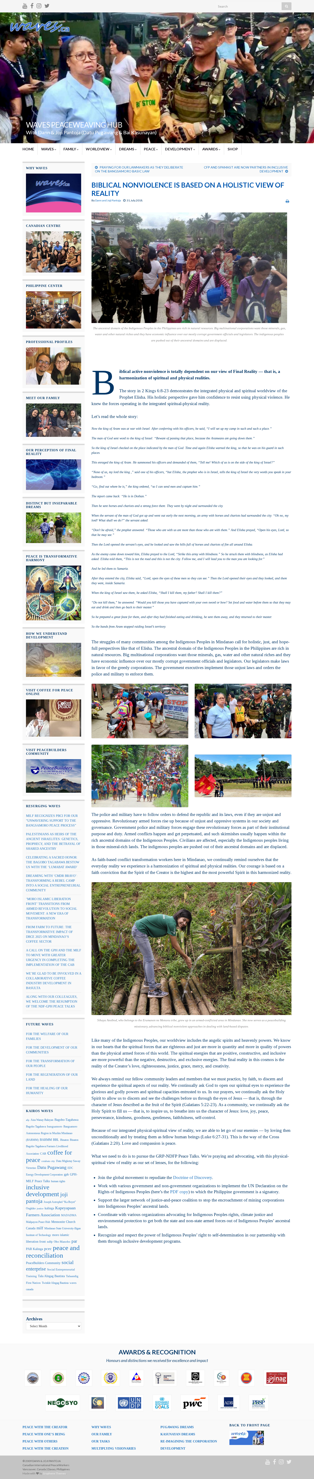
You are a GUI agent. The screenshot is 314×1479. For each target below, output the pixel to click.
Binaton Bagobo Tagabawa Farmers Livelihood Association (52, 1146)
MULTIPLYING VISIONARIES (113, 1448)
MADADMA (69, 1215)
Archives (34, 1318)
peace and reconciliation (53, 1251)
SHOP (233, 149)
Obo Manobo (62, 1241)
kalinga (49, 1208)
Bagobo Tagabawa (36, 1126)
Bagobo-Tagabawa (66, 1119)
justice (40, 1208)
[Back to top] (303, 1468)
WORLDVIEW (98, 149)
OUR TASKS (100, 1441)
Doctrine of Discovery (192, 1177)
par (74, 1241)
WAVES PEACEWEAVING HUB (74, 124)
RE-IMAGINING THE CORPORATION (188, 1441)
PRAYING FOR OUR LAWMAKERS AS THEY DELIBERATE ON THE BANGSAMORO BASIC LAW (139, 169)
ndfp (50, 1241)
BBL (56, 1139)
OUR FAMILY (101, 1434)
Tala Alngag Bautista (51, 1276)
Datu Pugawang (51, 1167)
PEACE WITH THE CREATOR (45, 1427)
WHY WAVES (101, 1427)
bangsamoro (54, 1126)
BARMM (46, 1139)
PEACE (150, 149)
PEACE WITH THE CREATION (46, 1448)
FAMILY (70, 149)
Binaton (64, 1139)
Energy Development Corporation (44, 1174)
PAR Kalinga (34, 1249)
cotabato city (48, 1161)
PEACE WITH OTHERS (40, 1441)
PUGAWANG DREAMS (177, 1427)
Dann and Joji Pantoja (108, 200)
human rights (58, 1181)
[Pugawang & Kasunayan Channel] (25, 5)
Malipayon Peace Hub (38, 1222)
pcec (48, 1249)
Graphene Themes (54, 1473)
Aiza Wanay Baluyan (42, 1119)
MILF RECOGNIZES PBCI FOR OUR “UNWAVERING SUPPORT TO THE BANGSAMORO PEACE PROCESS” (52, 820)
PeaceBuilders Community (43, 1263)
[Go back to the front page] (157, 77)
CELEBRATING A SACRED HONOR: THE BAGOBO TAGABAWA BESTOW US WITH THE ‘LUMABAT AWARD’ (52, 862)
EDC (70, 1168)
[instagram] (39, 5)
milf (40, 1228)
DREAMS (127, 149)
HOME (28, 149)
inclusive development (42, 1191)
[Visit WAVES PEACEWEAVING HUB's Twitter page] (46, 5)
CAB (43, 1153)
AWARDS (210, 149)
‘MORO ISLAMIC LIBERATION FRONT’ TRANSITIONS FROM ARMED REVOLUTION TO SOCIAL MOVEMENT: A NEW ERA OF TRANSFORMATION (51, 908)
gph (66, 1174)
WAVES (47, 149)
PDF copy (179, 1191)
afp (27, 1120)
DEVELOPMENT (179, 149)
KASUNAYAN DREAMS (177, 1434)
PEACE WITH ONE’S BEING (44, 1434)
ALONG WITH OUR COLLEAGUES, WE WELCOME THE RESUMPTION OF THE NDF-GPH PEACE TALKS (51, 1001)
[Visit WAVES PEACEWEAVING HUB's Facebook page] (32, 5)
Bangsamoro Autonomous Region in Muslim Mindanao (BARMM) (51, 1133)
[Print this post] (287, 201)
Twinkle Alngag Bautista (55, 1282)
